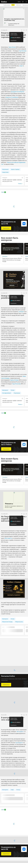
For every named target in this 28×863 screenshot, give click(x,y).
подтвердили (19, 742)
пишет (21, 66)
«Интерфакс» (20, 731)
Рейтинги (18, 5)
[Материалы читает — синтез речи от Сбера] (22, 30)
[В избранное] (26, 30)
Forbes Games (8, 5)
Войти (19, 1)
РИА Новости (8, 538)
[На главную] (4, 1)
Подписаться (6, 228)
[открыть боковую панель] (23, 2)
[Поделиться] (24, 30)
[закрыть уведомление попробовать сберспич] (22, 34)
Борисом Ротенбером (12, 97)
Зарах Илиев (12, 47)
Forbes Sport (4, 256)
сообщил (21, 311)
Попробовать (13, 40)
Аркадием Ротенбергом (17, 91)
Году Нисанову (16, 384)
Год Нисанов (22, 51)
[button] (26, 2)
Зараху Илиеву (14, 380)
